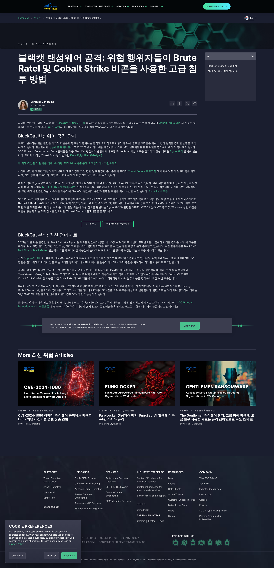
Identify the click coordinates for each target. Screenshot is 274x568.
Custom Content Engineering (114, 494)
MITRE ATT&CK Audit (117, 487)
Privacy (203, 505)
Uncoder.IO (143, 510)
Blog (170, 478)
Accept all (69, 555)
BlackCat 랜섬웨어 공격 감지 (222, 66)
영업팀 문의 (90, 224)
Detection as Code (177, 505)
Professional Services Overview (117, 480)
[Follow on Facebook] (179, 103)
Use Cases (104, 6)
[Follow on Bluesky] (227, 542)
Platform (73, 6)
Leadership (205, 494)
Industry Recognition (210, 489)
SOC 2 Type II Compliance (213, 510)
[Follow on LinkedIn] (172, 103)
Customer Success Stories (181, 499)
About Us (204, 483)
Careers (203, 499)
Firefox (151, 521)
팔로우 (37, 109)
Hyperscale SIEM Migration (89, 508)
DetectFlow (49, 497)
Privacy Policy (16, 544)
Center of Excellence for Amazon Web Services (149, 489)
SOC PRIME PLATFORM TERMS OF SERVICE (122, 542)
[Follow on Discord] (194, 103)
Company (155, 6)
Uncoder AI (49, 492)
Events (171, 483)
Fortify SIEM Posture (85, 478)
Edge (161, 521)
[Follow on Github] (184, 542)
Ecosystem (91, 6)
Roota (171, 510)
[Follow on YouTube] (192, 542)
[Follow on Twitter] (218, 542)
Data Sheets (174, 489)
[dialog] (43, 541)
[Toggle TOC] (252, 56)
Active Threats (175, 494)
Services (121, 6)
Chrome (141, 521)
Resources (138, 6)
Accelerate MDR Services (88, 503)
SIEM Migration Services (118, 501)
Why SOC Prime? (208, 478)
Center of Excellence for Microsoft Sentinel (149, 480)
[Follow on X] (187, 103)
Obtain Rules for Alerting (87, 483)
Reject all (51, 555)
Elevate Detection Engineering (84, 496)
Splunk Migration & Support (151, 495)
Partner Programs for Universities (210, 518)
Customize (17, 555)
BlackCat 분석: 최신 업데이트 (223, 71)
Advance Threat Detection (88, 489)
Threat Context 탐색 (117, 224)
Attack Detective (52, 487)
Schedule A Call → (216, 6)
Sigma (171, 516)
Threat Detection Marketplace (52, 480)
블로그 (37, 18)
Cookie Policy (108, 538)
